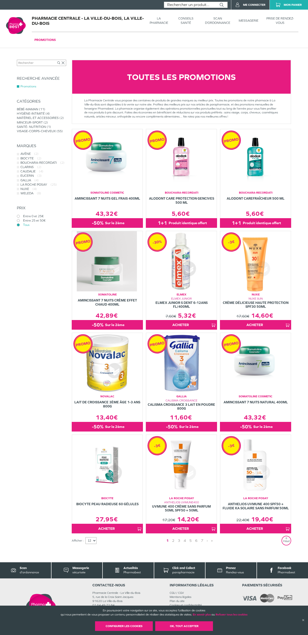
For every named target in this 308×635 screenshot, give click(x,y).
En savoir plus (202, 614)
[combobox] (190, 4)
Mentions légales (180, 597)
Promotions (45, 40)
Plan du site (177, 601)
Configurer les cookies (124, 626)
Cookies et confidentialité (186, 605)
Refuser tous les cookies (231, 614)
